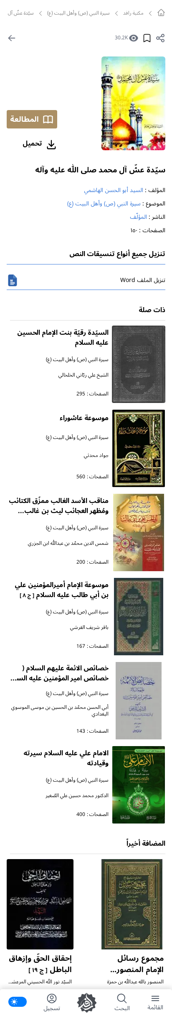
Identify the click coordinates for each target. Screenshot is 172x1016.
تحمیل (32, 143)
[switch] (17, 1002)
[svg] (161, 12)
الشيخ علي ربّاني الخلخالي (83, 375)
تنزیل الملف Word (142, 280)
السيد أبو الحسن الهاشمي (113, 190)
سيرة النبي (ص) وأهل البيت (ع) (78, 13)
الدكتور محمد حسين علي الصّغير (77, 795)
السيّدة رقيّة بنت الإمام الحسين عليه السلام (63, 338)
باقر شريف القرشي (89, 627)
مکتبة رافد (133, 13)
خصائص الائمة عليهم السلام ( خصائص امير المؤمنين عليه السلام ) (58, 678)
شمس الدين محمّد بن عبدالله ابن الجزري (68, 543)
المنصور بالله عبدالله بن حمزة (135, 982)
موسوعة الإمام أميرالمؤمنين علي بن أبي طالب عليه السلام (62, 590)
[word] (12, 280)
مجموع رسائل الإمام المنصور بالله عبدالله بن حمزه (138, 975)
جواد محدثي (96, 455)
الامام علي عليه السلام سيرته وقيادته (66, 758)
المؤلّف (138, 217)
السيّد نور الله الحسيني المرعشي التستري (40, 985)
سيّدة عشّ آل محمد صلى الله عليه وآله (100, 170)
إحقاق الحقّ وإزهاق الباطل (40, 964)
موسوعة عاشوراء (84, 418)
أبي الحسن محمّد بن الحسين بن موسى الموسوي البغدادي (60, 710)
